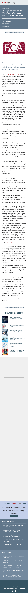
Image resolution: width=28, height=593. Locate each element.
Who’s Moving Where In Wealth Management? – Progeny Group (14, 525)
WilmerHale (9, 243)
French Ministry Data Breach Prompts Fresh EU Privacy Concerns (13, 571)
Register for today (14, 503)
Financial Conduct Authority (13, 74)
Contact (9, 582)
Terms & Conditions (7, 584)
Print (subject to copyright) (9, 32)
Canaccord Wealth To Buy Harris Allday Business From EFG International (12, 545)
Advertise (15, 582)
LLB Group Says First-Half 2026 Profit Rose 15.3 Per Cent (13, 540)
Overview (4, 582)
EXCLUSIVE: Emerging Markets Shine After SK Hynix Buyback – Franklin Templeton (14, 535)
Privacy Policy (16, 584)
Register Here (14, 515)
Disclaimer (22, 584)
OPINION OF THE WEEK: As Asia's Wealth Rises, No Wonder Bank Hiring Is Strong (13, 576)
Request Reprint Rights (19, 32)
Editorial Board (21, 582)
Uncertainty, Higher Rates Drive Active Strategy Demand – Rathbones (12, 530)
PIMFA (3, 99)
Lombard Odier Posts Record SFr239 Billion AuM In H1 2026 (13, 556)
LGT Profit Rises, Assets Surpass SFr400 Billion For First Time (12, 561)
